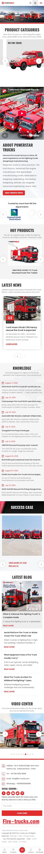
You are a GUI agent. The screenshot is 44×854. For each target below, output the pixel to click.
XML (26, 830)
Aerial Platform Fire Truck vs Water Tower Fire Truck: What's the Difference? (21, 634)
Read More (8, 625)
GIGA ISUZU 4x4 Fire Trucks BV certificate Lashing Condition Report (22, 386)
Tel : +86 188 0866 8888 (16, 773)
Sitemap (9, 830)
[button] (17, 19)
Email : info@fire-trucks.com (17, 778)
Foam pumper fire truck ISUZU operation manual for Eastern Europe (22, 401)
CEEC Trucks (12, 842)
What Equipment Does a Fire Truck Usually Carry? (20, 656)
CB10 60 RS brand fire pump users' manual (20, 445)
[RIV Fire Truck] (23, 59)
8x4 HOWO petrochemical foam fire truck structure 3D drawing (22, 460)
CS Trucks (22, 842)
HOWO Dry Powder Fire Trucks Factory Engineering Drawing (22, 474)
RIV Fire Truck (11, 43)
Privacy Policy (18, 830)
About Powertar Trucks (14, 193)
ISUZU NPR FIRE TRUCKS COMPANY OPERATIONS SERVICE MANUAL (22, 416)
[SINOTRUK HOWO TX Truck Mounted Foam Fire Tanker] (22, 253)
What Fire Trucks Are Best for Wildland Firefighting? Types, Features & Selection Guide (18, 679)
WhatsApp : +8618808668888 (18, 783)
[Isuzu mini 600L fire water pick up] (22, 731)
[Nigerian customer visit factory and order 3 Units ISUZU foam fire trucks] (22, 536)
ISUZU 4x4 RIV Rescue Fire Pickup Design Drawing (22, 489)
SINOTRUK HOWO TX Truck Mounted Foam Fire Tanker (22, 271)
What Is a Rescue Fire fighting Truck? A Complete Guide (21, 616)
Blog (3, 830)
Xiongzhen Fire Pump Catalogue (15, 430)
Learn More (11, 345)
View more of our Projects (18, 564)
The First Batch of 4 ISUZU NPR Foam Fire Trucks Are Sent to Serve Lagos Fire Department (22, 330)
